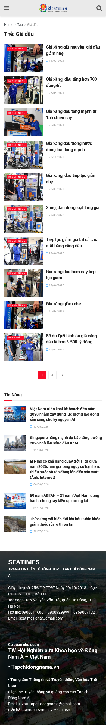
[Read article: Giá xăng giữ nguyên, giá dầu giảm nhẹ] (23, 58)
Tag (20, 25)
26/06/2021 (56, 92)
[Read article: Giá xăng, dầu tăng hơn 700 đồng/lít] (23, 90)
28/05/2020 (56, 215)
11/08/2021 (56, 60)
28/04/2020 (56, 253)
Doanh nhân (17, 49)
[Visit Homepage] (53, 8)
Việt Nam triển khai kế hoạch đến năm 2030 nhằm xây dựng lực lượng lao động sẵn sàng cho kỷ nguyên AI (64, 414)
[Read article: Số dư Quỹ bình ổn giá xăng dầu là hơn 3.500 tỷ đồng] (23, 347)
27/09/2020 (56, 189)
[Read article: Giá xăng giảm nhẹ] (23, 315)
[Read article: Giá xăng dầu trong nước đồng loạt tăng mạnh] (23, 155)
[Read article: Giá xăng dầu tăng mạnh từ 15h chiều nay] (23, 122)
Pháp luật (15, 337)
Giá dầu (33, 25)
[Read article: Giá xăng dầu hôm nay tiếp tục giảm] (23, 283)
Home (8, 25)
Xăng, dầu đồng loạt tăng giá (72, 207)
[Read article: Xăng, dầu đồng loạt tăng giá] (23, 219)
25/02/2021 (56, 124)
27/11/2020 (56, 156)
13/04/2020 (56, 285)
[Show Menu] (6, 8)
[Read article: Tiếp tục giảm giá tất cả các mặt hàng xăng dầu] (23, 251)
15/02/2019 (56, 349)
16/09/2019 (56, 311)
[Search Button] (99, 8)
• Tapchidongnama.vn (33, 667)
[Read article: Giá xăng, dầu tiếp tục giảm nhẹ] (23, 187)
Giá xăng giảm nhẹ (63, 303)
